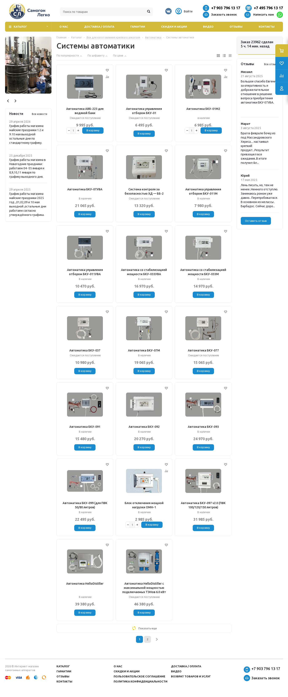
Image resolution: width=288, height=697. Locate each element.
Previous (8, 101)
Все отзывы (271, 64)
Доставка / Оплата (99, 26)
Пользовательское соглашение (139, 676)
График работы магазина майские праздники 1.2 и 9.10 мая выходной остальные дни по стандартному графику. (26, 134)
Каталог (20, 26)
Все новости (39, 114)
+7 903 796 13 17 (225, 8)
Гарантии (137, 26)
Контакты (267, 26)
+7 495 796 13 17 (268, 8)
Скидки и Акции (174, 26)
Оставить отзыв (256, 220)
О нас (63, 26)
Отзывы (236, 26)
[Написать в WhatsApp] (280, 15)
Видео (208, 26)
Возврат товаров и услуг (191, 676)
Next (15, 101)
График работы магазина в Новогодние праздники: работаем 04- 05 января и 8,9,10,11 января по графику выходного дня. (27, 168)
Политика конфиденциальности (140, 681)
